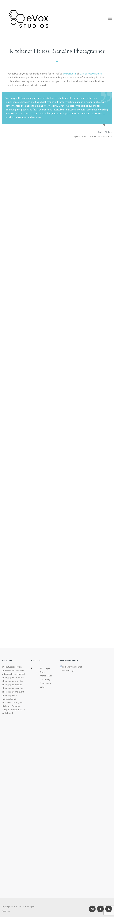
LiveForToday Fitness (90, 73)
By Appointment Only (45, 683)
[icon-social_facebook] (101, 909)
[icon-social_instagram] (93, 909)
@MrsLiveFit (69, 73)
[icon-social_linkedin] (108, 909)
